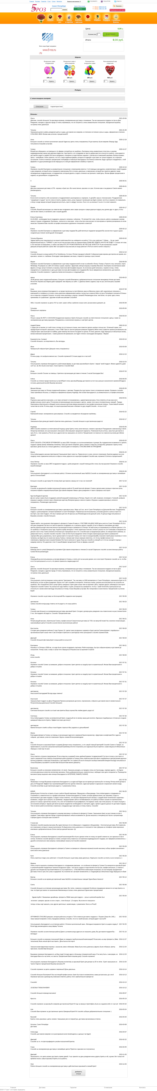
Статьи (54, 1)
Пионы (41, 20)
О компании (108, 1087)
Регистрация (82, 6)
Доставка (37, 1)
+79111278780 (106, 1)
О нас (49, 1)
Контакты (59, 1)
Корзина (118, 6)
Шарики (97, 20)
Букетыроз (60, 21)
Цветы (87, 20)
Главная (32, 1)
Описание (39, 106)
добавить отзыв (78, 1073)
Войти (76, 6)
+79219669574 (93, 1)
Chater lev (119, 1)
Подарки (106, 20)
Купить (51, 81)
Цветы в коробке (69, 21)
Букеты (50, 20)
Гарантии (43, 1)
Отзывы (80, 9)
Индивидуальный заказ (117, 10)
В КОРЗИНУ (110, 34)
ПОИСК (65, 9)
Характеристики (56, 106)
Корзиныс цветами (78, 21)
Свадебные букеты (116, 21)
